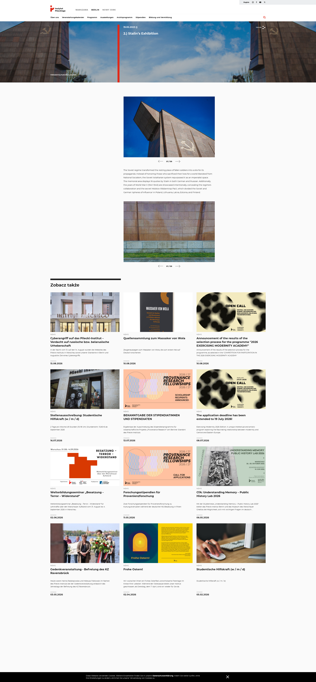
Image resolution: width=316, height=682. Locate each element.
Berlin (95, 10)
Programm (92, 17)
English (246, 2)
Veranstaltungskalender (73, 17)
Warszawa (81, 10)
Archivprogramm (124, 17)
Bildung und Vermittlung (160, 17)
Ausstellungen (107, 17)
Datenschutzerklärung (163, 676)
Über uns (54, 17)
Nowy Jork (109, 10)
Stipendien (141, 17)
